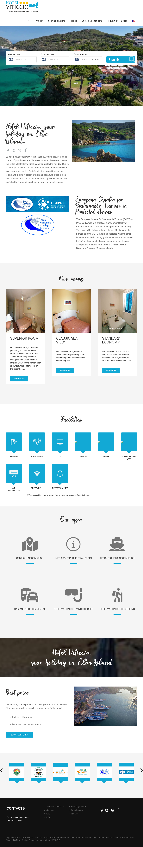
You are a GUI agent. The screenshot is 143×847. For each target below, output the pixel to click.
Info (48, 817)
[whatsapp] (7, 150)
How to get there (78, 806)
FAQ (48, 813)
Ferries (73, 21)
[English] (133, 21)
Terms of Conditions (55, 806)
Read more (19, 379)
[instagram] (13, 150)
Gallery (39, 21)
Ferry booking (77, 810)
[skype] (19, 150)
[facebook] (26, 150)
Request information (117, 21)
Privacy (74, 813)
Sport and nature (56, 21)
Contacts (50, 810)
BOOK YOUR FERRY (19, 735)
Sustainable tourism (92, 21)
